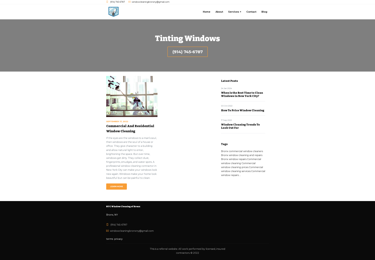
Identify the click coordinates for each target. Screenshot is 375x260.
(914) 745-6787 (187, 51)
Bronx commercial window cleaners (242, 151)
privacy (118, 239)
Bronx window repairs (234, 159)
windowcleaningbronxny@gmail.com (132, 230)
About (219, 11)
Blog (264, 11)
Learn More (116, 186)
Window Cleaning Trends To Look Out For (240, 126)
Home (206, 11)
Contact (251, 11)
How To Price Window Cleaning (242, 110)
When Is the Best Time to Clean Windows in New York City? (242, 94)
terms (109, 239)
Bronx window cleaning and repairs (241, 155)
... (240, 175)
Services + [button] (234, 11)
